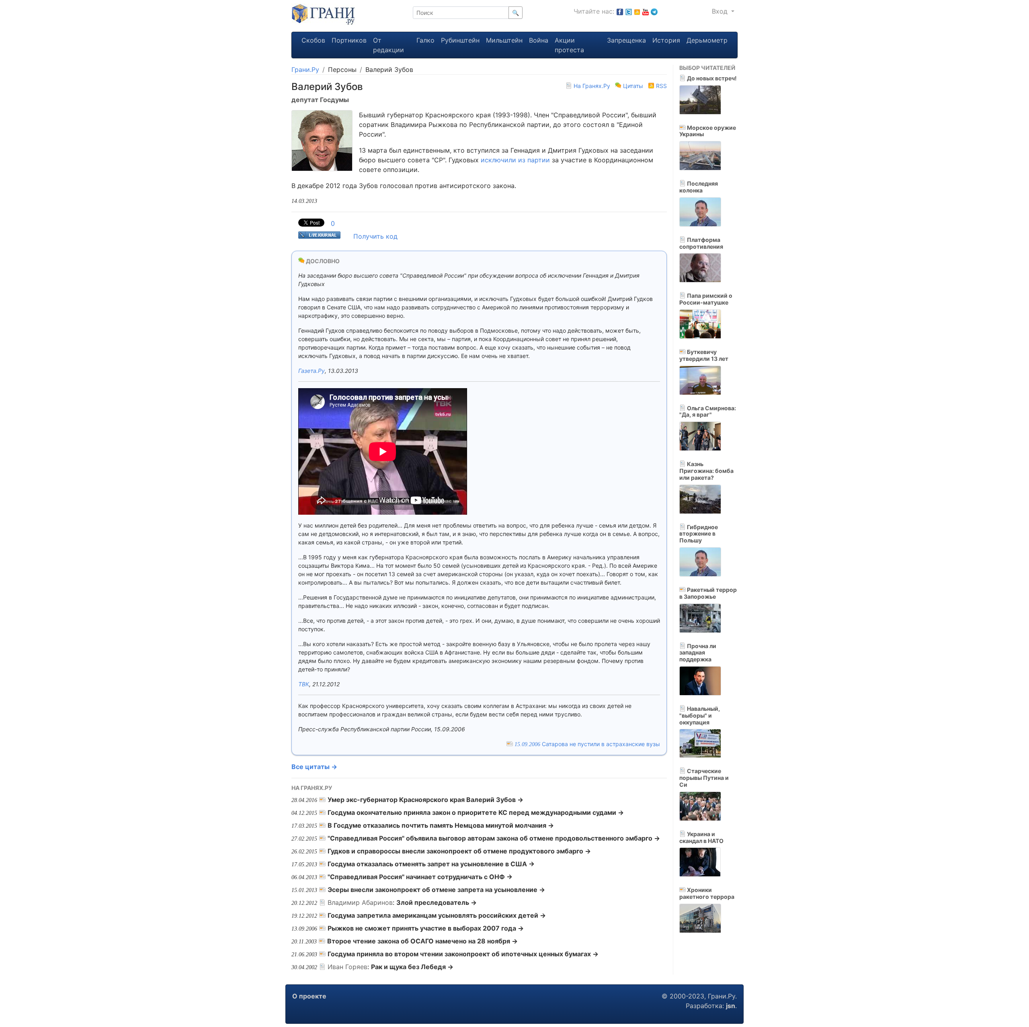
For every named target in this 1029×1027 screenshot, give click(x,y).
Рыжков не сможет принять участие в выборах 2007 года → (426, 928)
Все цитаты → (314, 767)
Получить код (375, 236)
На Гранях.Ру (592, 85)
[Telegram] (654, 11)
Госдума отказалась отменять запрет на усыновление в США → (431, 864)
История (666, 40)
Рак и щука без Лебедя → (412, 967)
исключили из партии (515, 160)
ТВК (303, 684)
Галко (425, 40)
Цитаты (633, 85)
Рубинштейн (460, 40)
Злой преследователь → (436, 902)
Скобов (313, 40)
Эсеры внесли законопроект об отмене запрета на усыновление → (436, 890)
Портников (349, 40)
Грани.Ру (305, 69)
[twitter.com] (628, 11)
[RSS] (637, 11)
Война (538, 40)
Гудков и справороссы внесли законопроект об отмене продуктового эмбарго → (459, 851)
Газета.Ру (311, 370)
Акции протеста (569, 45)
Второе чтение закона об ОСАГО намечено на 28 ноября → (422, 941)
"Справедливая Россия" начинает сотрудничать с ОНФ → (420, 877)
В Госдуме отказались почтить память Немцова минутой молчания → (441, 825)
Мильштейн (504, 40)
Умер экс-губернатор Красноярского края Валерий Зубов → (425, 800)
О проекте (309, 996)
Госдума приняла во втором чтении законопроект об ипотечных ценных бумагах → (463, 954)
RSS (660, 85)
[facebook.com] (619, 11)
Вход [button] (721, 11)
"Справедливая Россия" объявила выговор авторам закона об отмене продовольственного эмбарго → (494, 838)
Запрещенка (626, 40)
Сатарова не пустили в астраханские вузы (587, 744)
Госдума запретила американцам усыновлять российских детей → (437, 915)
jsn (730, 1006)
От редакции (388, 45)
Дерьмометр (707, 40)
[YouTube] (645, 11)
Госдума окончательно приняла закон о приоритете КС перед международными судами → (476, 812)
